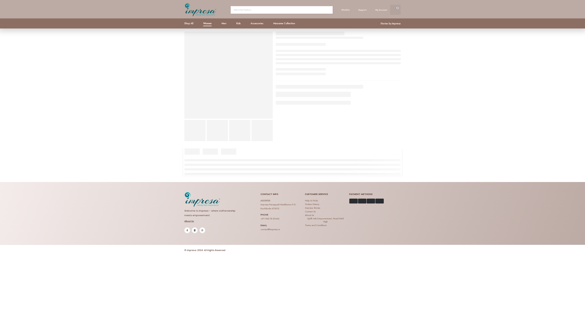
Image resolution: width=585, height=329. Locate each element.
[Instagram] (202, 230)
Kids (238, 23)
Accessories (257, 23)
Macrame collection (284, 23)
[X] (195, 230)
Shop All (188, 23)
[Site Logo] (200, 10)
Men (224, 23)
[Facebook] (187, 230)
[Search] (328, 10)
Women (207, 23)
